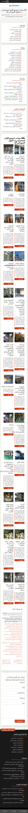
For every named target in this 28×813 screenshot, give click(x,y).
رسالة (23, 703)
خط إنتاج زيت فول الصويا (15, 65)
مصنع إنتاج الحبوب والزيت (14, 40)
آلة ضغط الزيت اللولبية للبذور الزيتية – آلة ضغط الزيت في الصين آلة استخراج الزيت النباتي (13, 639)
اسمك (23, 687)
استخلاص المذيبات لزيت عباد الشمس (12, 70)
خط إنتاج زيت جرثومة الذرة (14, 60)
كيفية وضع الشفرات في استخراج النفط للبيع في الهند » (18, 661)
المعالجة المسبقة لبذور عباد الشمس (12, 69)
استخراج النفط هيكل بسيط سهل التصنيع (13, 649)
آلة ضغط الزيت (17, 31)
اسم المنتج (22, 682)
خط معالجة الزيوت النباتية (14, 38)
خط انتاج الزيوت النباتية (15, 36)
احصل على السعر (20, 175)
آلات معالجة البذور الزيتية (15, 29)
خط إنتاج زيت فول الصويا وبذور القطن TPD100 (12, 768)
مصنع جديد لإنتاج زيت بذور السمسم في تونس (12, 802)
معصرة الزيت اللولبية (15, 62)
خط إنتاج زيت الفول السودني (14, 53)
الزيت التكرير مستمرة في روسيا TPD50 (13, 762)
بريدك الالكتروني (21, 692)
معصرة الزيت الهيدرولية (15, 58)
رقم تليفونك (22, 698)
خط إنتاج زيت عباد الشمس (14, 67)
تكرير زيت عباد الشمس (15, 52)
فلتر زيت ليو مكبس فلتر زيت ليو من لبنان (13, 623)
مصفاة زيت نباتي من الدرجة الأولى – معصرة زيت (11, 792)
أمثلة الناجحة (17, 34)
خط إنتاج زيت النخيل (15, 57)
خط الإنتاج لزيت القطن (15, 64)
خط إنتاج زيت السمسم (15, 55)
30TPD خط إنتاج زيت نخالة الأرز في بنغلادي (14, 778)
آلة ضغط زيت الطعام (15, 33)
